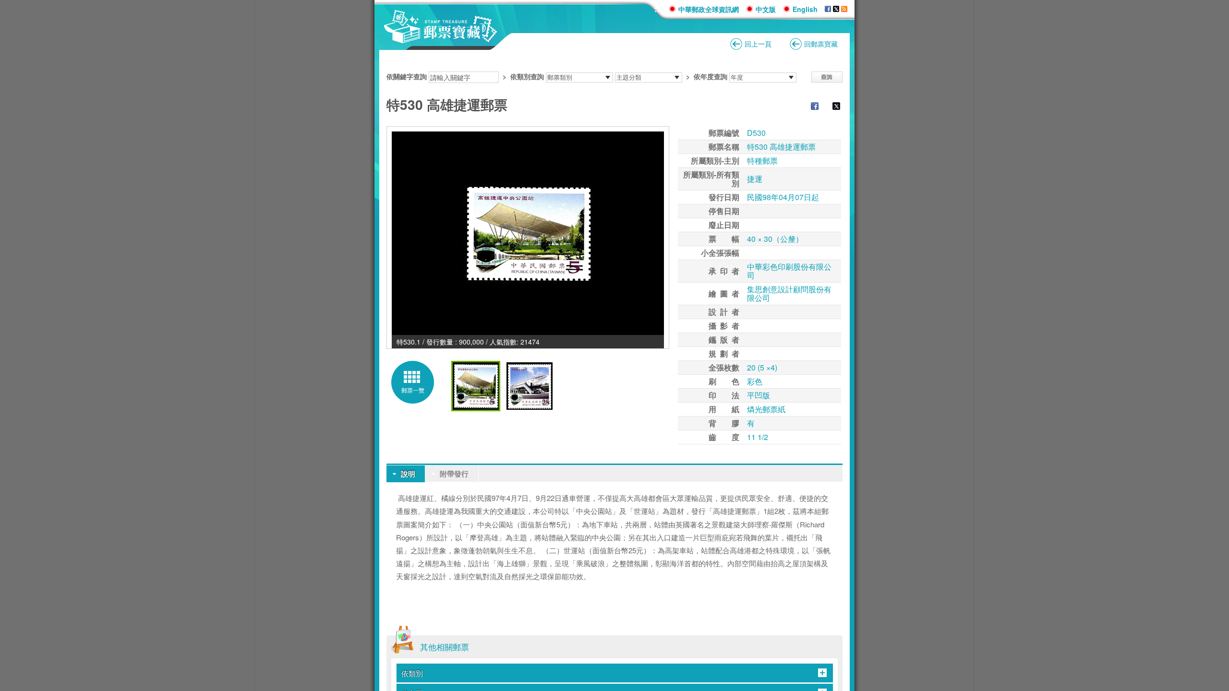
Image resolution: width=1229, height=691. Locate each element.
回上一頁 (758, 43)
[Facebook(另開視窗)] (828, 9)
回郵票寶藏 (821, 43)
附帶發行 (454, 473)
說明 (408, 473)
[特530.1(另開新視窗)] (528, 233)
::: (658, 8)
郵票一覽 (412, 390)
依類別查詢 (527, 76)
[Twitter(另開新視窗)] (831, 107)
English (805, 9)
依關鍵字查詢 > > (556, 76)
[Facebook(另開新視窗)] (810, 107)
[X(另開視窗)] (836, 9)
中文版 (766, 9)
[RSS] (844, 9)
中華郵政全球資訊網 (708, 9)
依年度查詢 (710, 76)
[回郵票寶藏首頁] (440, 38)
